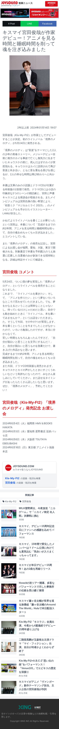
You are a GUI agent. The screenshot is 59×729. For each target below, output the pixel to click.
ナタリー (16, 5)
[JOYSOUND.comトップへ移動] (51, 4)
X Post (11, 23)
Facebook (47, 23)
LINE (29, 23)
